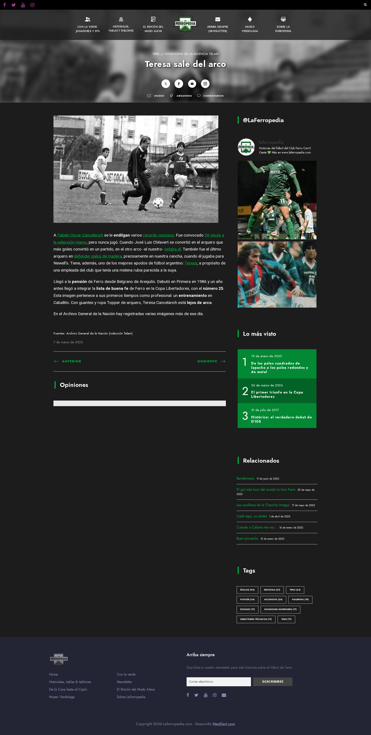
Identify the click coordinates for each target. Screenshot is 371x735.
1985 (286, 619)
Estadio (247, 609)
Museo (159, 95)
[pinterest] (23, 5)
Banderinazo (245, 478)
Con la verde (126, 674)
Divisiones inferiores (280, 609)
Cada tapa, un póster (252, 516)
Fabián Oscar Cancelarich (80, 235)
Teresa (191, 263)
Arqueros (184, 95)
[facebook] (4, 5)
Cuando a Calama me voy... (257, 527)
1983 (295, 589)
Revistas (272, 589)
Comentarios (214, 95)
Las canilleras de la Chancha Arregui (263, 505)
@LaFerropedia (263, 120)
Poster (247, 599)
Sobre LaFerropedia (131, 697)
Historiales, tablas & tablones (70, 682)
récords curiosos (158, 235)
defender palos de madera (98, 256)
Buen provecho (247, 538)
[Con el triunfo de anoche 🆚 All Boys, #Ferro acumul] (277, 200)
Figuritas (300, 599)
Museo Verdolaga (62, 697)
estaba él (172, 249)
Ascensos (273, 599)
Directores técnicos (256, 619)
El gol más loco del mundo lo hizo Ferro (266, 489)
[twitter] (32, 5)
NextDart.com (224, 723)
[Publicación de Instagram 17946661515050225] (277, 280)
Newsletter (124, 682)
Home (53, 674)
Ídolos (247, 589)
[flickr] (13, 5)
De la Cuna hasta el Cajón (68, 689)
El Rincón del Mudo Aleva (136, 689)
